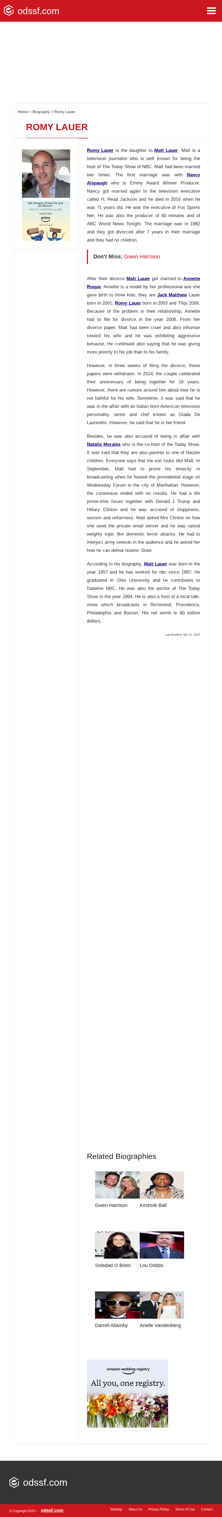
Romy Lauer (64, 112)
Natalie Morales (103, 444)
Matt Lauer (166, 150)
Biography (41, 112)
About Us (135, 1509)
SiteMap (116, 1509)
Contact (207, 1509)
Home (23, 112)
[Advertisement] (111, 62)
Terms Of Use (185, 1509)
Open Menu (211, 11)
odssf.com (38, 11)
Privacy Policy (158, 1509)
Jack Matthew (172, 295)
